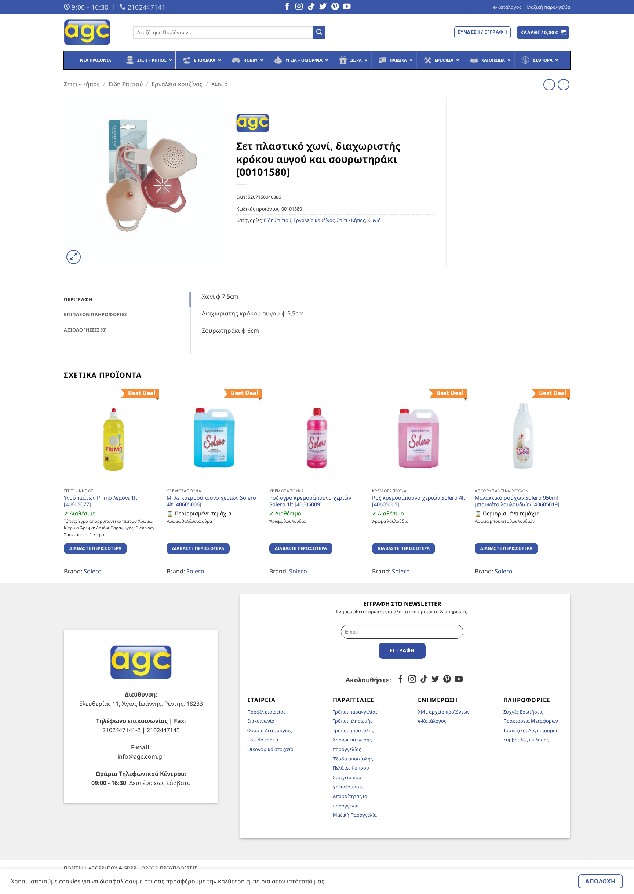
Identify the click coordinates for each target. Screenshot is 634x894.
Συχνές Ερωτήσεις (523, 711)
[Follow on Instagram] (299, 7)
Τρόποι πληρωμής (352, 721)
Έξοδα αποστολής (353, 758)
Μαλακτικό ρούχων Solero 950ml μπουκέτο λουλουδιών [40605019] (517, 501)
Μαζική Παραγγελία (355, 814)
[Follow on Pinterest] (335, 7)
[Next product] (549, 84)
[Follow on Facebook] (287, 7)
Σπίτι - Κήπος (82, 84)
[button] (543, 32)
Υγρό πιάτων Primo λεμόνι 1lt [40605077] (100, 501)
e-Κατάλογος (507, 7)
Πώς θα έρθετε (263, 739)
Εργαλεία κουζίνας (177, 84)
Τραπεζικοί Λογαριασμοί (530, 730)
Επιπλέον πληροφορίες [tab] (95, 314)
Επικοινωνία (260, 721)
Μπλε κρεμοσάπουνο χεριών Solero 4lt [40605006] (211, 501)
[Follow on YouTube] (346, 7)
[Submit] (319, 32)
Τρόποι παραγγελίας (355, 711)
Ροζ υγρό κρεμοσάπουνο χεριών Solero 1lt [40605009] (310, 501)
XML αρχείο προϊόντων (444, 711)
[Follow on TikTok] (311, 7)
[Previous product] (563, 84)
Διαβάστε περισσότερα (95, 548)
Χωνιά (219, 84)
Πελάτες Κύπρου (351, 768)
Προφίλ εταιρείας (266, 711)
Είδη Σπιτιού (126, 84)
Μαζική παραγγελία (548, 7)
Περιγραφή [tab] (78, 299)
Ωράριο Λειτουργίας (269, 730)
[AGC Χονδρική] (93, 32)
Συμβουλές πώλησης (526, 739)
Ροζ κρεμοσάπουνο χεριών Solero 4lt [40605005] (418, 501)
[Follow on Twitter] (323, 7)
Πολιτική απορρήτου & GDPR (100, 868)
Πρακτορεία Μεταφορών (530, 721)
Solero (93, 571)
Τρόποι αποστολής (353, 730)
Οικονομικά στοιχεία (270, 749)
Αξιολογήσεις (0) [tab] (85, 329)
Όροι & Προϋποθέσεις (169, 868)
